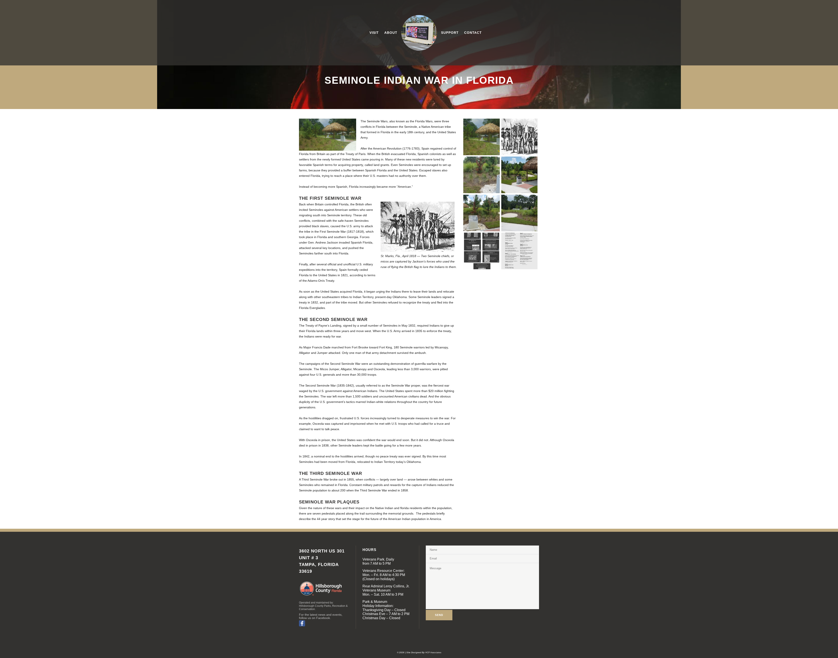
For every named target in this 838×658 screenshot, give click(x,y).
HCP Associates (433, 652)
